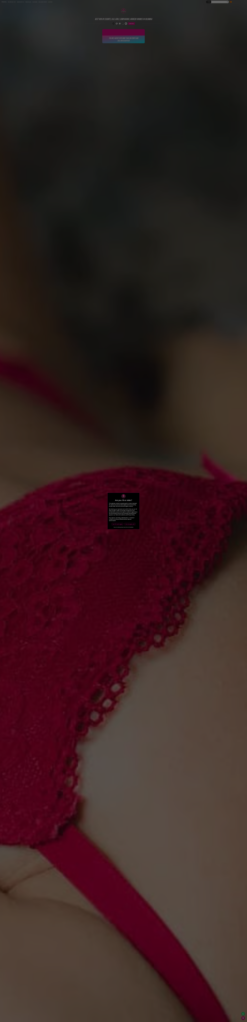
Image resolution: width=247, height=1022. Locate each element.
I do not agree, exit (129, 524)
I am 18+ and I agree (117, 524)
